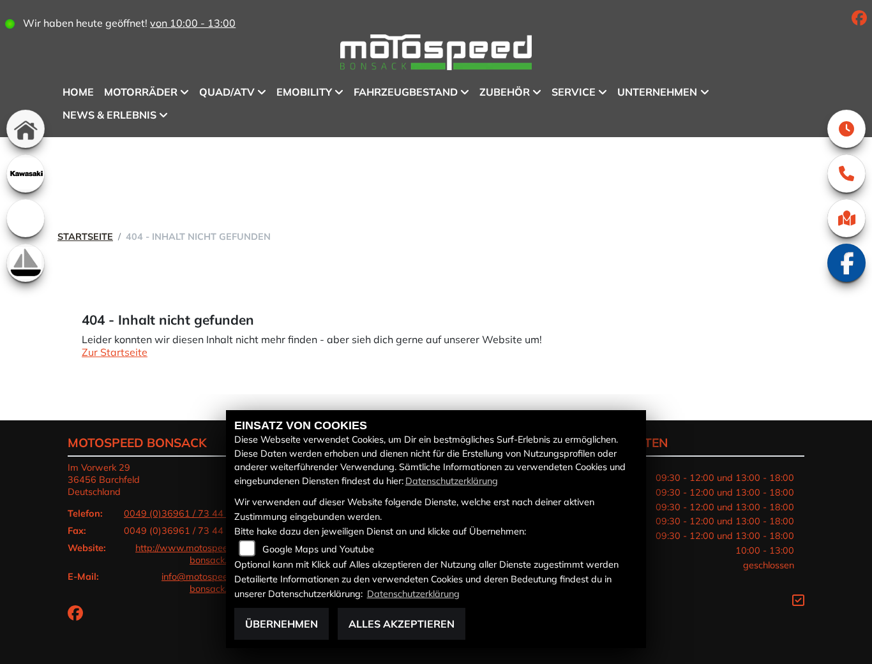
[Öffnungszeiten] (846, 129)
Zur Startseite (114, 352)
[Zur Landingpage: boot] (25, 263)
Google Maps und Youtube (318, 549)
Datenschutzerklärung (451, 481)
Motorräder (140, 91)
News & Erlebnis (109, 114)
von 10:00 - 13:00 (193, 23)
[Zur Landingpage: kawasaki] (25, 173)
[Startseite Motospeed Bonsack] (436, 54)
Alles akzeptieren (402, 623)
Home (78, 91)
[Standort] (846, 218)
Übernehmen (281, 623)
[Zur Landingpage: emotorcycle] (25, 218)
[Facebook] (846, 263)
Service (574, 91)
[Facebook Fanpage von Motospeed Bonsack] (862, 19)
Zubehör (504, 91)
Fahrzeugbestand (406, 91)
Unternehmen (657, 91)
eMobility (304, 91)
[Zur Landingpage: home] (25, 129)
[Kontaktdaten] (846, 173)
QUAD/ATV (227, 91)
